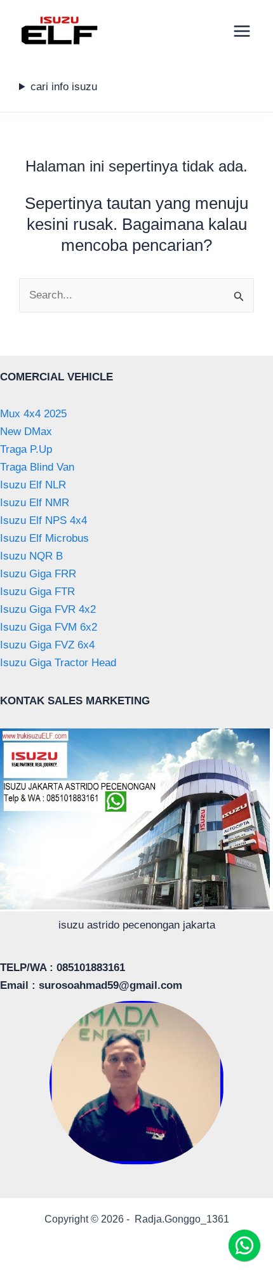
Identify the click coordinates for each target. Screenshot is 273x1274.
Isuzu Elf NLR (33, 485)
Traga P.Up (26, 449)
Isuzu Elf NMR (34, 503)
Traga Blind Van (37, 467)
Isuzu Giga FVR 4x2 (48, 609)
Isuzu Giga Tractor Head (58, 663)
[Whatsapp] (244, 1245)
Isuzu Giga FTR (37, 592)
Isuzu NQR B (31, 556)
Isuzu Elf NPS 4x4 (43, 520)
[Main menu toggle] (242, 31)
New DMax (26, 432)
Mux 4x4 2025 (33, 414)
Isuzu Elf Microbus (44, 538)
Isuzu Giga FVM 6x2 (48, 627)
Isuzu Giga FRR (38, 574)
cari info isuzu (63, 87)
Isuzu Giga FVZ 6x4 (47, 645)
